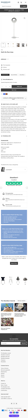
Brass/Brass (22, 74)
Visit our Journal (21, 300)
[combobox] (14, 6)
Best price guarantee (5, 370)
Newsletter (3, 361)
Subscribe (23, 343)
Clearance (3, 360)
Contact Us (3, 383)
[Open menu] (25, 2)
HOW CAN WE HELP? (5, 396)
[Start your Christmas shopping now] (7, 322)
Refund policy (4, 371)
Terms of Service (4, 368)
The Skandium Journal (6, 353)
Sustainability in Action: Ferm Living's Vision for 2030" (6, 315)
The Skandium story (5, 387)
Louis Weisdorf (9, 169)
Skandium (11, 408)
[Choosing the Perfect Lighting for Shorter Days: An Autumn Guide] (21, 307)
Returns (2, 375)
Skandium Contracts (5, 354)
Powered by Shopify (17, 408)
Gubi (2, 49)
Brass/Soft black (14, 74)
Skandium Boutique (5, 358)
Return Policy (14, 263)
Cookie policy (4, 390)
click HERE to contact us (6, 398)
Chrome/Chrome (5, 74)
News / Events (4, 385)
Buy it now (14, 90)
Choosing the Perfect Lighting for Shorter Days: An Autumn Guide (20, 315)
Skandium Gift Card (5, 356)
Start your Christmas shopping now (5, 329)
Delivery (2, 373)
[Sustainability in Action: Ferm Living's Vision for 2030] (7, 307)
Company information (5, 388)
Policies (2, 377)
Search (24, 6)
